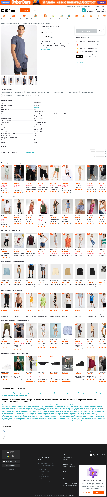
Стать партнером (70, 6)
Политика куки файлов (69, 487)
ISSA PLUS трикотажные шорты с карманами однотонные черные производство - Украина (44, 406)
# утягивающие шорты (44, 92)
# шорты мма (36, 95)
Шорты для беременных (19, 395)
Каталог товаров (10, 469)
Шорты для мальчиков (46, 392)
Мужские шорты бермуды (74, 393)
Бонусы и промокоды (68, 469)
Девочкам (6, 438)
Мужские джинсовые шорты (91, 393)
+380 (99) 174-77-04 (43, 476)
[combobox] (57, 10)
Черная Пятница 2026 (99, 455)
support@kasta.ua (42, 478)
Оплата (65, 473)
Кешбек (65, 462)
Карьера (40, 459)
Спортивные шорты (60, 393)
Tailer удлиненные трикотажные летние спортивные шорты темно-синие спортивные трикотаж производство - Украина (64, 411)
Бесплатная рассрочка (69, 466)
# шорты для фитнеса (87, 92)
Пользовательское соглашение (67, 495)
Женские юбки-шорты (20, 393)
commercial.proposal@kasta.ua (46, 481)
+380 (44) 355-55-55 (43, 469)
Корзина (103, 11)
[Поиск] (84, 10)
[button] (101, 31)
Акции (64, 471)
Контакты (65, 480)
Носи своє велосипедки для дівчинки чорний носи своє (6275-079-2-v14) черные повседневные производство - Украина (38, 409)
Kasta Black (66, 459)
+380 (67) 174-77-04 (43, 471)
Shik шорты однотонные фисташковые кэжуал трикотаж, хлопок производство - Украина (28, 404)
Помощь (96, 6)
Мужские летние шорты (19, 392)
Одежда (6, 431)
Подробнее (46, 49)
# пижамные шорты (30, 92)
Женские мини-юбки (34, 393)
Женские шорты (7, 392)
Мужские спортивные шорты (90, 392)
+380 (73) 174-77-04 (43, 474)
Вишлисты (97, 11)
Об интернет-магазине (44, 457)
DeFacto (50, 44)
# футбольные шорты (58, 92)
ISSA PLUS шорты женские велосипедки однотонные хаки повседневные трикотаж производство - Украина (70, 408)
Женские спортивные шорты (72, 392)
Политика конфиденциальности (71, 485)
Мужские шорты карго (47, 393)
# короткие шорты (7, 92)
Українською (99, 492)
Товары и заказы (67, 457)
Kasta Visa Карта (67, 464)
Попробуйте (14, 9)
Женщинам (6, 434)
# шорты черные (18, 92)
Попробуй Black (10, 465)
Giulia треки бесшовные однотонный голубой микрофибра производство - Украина (62, 416)
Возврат (65, 478)
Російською (86, 492)
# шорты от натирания (73, 92)
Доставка (65, 476)
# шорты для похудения (8, 95)
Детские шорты (58, 392)
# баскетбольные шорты (24, 95)
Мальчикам (6, 440)
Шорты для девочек (33, 392)
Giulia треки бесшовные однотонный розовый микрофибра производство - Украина (63, 415)
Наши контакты (42, 455)
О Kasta (65, 455)
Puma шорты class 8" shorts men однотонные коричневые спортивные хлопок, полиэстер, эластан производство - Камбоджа (45, 420)
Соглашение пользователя (70, 483)
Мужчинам (6, 436)
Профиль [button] (90, 11)
